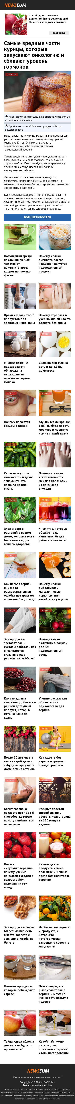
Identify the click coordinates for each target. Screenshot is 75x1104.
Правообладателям (52, 1099)
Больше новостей (37, 217)
